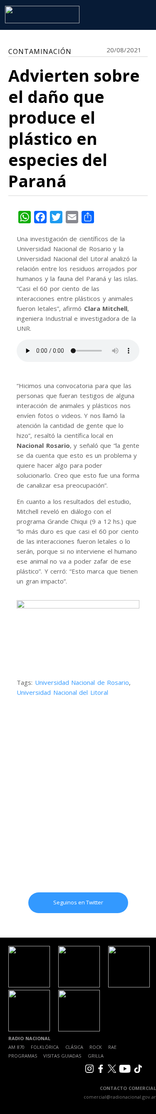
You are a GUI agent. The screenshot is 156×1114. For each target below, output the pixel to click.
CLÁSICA (74, 1047)
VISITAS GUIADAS (62, 1056)
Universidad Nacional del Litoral (62, 692)
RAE (112, 1047)
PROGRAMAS (22, 1056)
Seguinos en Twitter (78, 902)
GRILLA (96, 1056)
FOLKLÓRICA (45, 1047)
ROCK (95, 1047)
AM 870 (16, 1047)
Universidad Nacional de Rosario (82, 682)
